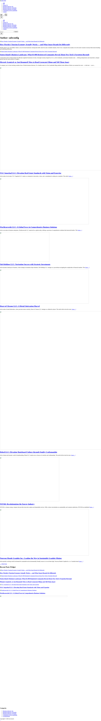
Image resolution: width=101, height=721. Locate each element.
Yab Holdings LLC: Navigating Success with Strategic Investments (25, 264)
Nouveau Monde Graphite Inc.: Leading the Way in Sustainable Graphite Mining (31, 558)
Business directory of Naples (9, 9)
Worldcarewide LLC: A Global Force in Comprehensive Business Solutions (28, 227)
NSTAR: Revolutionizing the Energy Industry (17, 504)
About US (5, 5)
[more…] (71, 176)
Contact (5, 11)
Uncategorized (6, 716)
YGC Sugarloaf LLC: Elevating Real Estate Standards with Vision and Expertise (30, 173)
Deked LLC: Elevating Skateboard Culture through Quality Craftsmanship (28, 452)
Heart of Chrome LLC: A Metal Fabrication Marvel (20, 306)
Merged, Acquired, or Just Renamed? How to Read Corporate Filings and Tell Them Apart (34, 62)
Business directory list (8, 6)
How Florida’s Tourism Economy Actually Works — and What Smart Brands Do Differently (35, 44)
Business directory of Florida (9, 7)
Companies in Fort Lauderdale (10, 10)
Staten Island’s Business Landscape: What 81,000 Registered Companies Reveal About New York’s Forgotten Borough (44, 55)
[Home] (4, 3)
